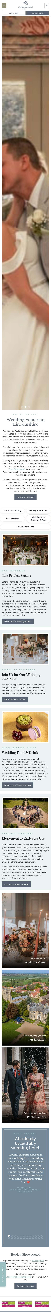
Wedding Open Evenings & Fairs (38, 518)
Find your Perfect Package (16, 884)
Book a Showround (25, 527)
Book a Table (14, 13)
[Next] (43, 560)
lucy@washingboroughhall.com (17, 1277)
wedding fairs (38, 1260)
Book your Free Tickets (14, 699)
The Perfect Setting (12, 510)
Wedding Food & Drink (38, 510)
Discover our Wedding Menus (17, 785)
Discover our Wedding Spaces (17, 621)
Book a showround (25, 497)
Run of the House (16, 469)
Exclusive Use (12, 518)
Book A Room (37, 13)
